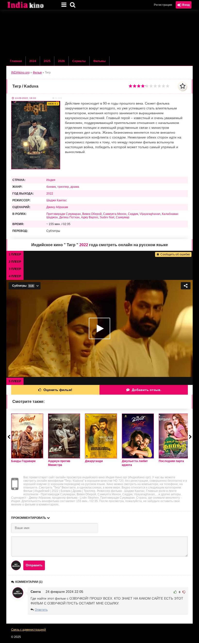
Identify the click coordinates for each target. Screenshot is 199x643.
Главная (16, 61)
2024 (32, 61)
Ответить (41, 609)
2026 (61, 61)
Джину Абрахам (57, 207)
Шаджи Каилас (56, 200)
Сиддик (133, 214)
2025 (47, 61)
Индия (50, 180)
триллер (63, 186)
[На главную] (30, 5)
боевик (51, 186)
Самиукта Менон (114, 214)
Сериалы (79, 61)
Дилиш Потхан (69, 217)
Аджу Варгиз (89, 217)
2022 (49, 193)
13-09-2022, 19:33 (25, 98)
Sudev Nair (107, 217)
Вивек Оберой (92, 214)
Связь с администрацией (28, 629)
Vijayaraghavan (150, 214)
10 (168, 86)
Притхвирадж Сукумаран (63, 214)
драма (74, 186)
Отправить (34, 565)
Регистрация (163, 5)
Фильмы (99, 61)
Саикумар (122, 217)
